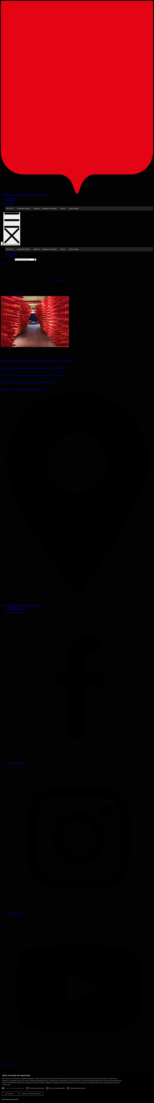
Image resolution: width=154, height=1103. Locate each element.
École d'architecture (7, 204)
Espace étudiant (73, 208)
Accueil (3, 263)
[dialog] (77, 1087)
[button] (10, 1099)
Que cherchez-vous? (7, 259)
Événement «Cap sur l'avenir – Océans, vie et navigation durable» (22, 389)
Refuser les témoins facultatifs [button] (31, 1094)
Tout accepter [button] (9, 1094)
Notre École (9, 208)
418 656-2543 (13, 607)
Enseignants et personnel (49, 208)
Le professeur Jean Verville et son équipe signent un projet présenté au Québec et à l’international (33, 368)
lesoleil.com (58, 280)
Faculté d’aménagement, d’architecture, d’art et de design (31, 195)
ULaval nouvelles (11, 198)
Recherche (37, 208)
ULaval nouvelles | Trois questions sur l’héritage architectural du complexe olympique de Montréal (33, 375)
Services (62, 208)
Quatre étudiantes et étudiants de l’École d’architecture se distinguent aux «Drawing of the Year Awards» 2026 (37, 361)
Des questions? (6, 1065)
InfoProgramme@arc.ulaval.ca (18, 609)
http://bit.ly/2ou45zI (16, 293)
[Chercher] (2, 243)
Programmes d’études (23, 208)
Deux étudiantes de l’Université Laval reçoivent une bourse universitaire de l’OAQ (28, 382)
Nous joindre (9, 200)
